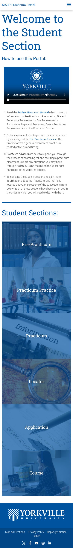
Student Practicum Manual (33, 112)
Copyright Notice (56, 532)
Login (37, 535)
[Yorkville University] (36, 515)
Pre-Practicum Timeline (43, 139)
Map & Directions (15, 532)
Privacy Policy (36, 532)
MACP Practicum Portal (18, 5)
